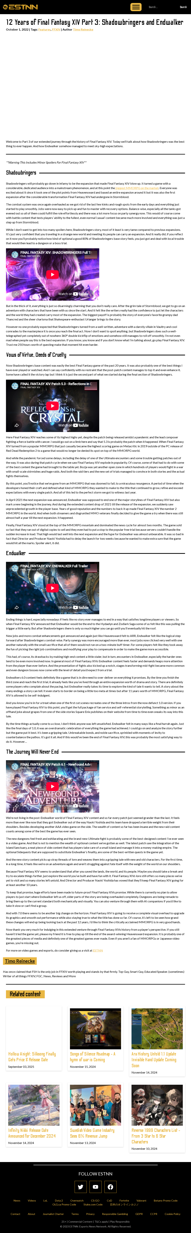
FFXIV (56, 29)
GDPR (139, 1213)
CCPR (153, 1213)
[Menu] (136, 7)
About (31, 1213)
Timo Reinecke (83, 29)
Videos (32, 1200)
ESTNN (98, 950)
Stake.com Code (93, 1204)
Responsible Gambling (115, 1213)
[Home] (20, 7)
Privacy (90, 1213)
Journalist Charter (53, 1213)
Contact (15, 1213)
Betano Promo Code (166, 1200)
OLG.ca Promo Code (64, 1204)
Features (44, 29)
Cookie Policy (172, 1213)
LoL (45, 1200)
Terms (75, 1213)
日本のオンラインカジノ (124, 1204)
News (17, 1200)
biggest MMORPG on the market (137, 188)
